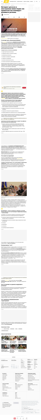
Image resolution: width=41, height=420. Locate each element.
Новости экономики (5, 383)
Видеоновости (4, 377)
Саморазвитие (30, 388)
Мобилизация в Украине (32, 373)
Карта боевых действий (18, 375)
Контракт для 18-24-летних (31, 377)
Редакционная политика (22, 362)
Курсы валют (4, 385)
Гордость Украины (26, 1)
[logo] (6, 1)
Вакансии (35, 362)
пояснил (3, 98)
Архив (35, 365)
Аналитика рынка (4, 393)
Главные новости (4, 374)
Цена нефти (4, 384)
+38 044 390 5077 (13, 360)
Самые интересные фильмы (19, 384)
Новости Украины (4, 375)
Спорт (16, 392)
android (24, 412)
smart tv (32, 412)
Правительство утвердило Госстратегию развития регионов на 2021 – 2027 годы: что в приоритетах (14, 119)
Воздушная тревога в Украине (19, 377)
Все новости (4, 373)
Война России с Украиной (19, 373)
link (11, 366)
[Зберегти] (24, 17)
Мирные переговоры (18, 376)
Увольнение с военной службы (32, 374)
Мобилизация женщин (31, 376)
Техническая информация (35, 359)
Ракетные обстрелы (17, 374)
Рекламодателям (23, 366)
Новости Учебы (30, 383)
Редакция (22, 360)
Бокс (15, 393)
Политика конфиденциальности (30, 359)
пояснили (4, 42)
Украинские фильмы (18, 385)
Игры (34, 368)
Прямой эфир (4, 376)
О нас (21, 359)
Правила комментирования (29, 369)
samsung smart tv (37, 412)
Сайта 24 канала (4, 38)
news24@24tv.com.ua (4, 360)
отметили (7, 280)
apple (28, 412)
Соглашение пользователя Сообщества (29, 367)
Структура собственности (36, 364)
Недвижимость (4, 392)
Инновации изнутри (13, 1)
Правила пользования (23, 367)
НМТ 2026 (29, 387)
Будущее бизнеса (20, 1)
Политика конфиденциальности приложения (30, 364)
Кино (16, 383)
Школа (29, 386)
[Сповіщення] (39, 1)
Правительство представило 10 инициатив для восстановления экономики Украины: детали (14, 278)
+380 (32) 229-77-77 (26, 408)
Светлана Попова (6, 14)
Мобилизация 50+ (30, 375)
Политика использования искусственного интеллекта (29, 362)
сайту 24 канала (20, 158)
